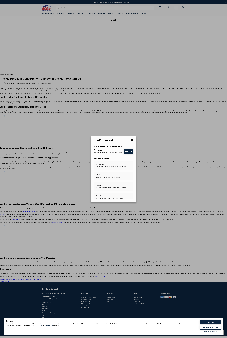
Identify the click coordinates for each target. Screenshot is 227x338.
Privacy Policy (38, 325)
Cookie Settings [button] (48, 325)
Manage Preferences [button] (210, 332)
